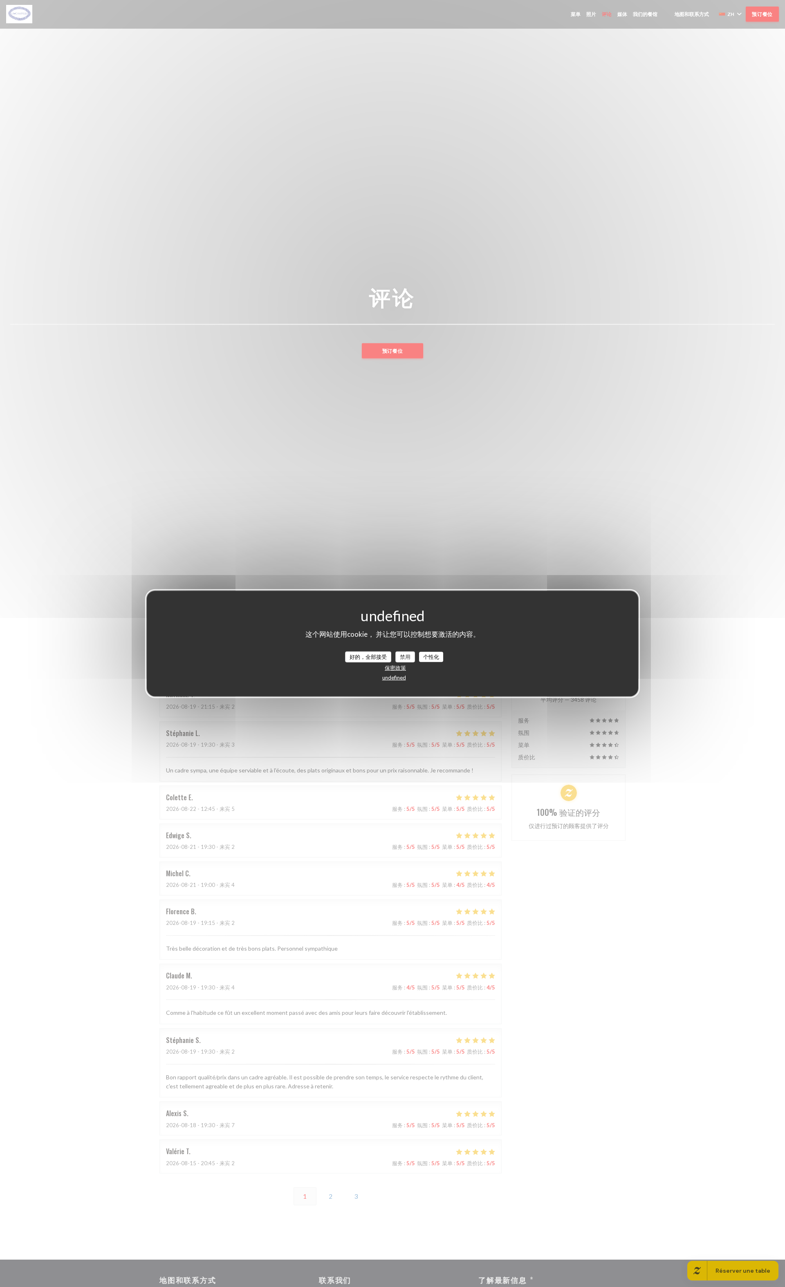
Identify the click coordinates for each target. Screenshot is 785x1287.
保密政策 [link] (395, 668)
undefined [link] (394, 677)
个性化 (431, 656)
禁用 (405, 656)
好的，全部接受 (368, 656)
